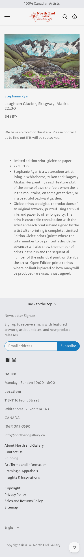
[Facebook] (7, 359)
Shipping (11, 458)
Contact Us (13, 452)
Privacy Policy (15, 494)
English (9, 528)
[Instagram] (14, 359)
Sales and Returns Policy (23, 501)
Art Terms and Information (25, 464)
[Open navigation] (7, 16)
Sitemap (11, 507)
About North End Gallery (24, 445)
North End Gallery (46, 545)
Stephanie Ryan (16, 96)
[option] (42, 61)
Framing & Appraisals (21, 471)
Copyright (12, 488)
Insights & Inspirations (22, 477)
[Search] (65, 17)
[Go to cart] (74, 17)
